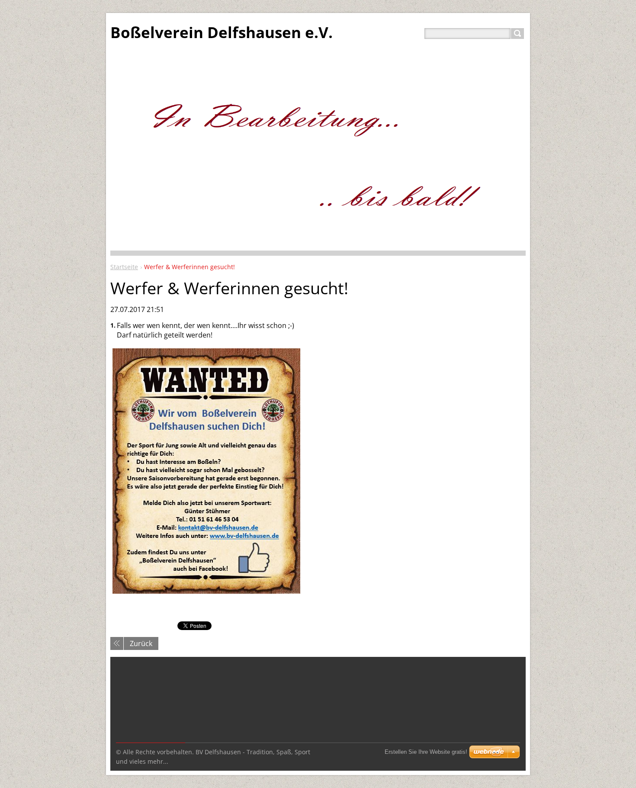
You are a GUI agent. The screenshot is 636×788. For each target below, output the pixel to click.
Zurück (141, 643)
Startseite (124, 267)
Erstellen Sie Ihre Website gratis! (426, 752)
